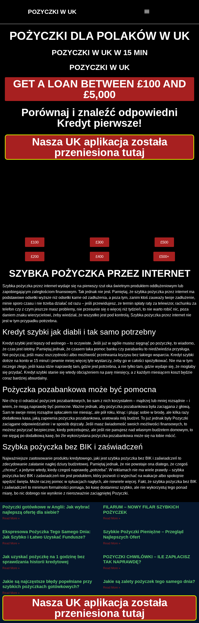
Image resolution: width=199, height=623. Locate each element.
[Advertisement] (99, 199)
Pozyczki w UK (99, 67)
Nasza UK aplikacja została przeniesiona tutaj (99, 147)
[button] (147, 11)
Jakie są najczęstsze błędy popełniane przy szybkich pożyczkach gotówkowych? (47, 584)
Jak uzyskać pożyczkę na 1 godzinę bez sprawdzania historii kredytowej (43, 559)
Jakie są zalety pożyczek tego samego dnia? (149, 581)
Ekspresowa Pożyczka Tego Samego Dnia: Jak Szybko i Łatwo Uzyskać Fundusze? (46, 534)
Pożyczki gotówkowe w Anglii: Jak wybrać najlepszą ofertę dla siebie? (46, 510)
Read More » (11, 518)
